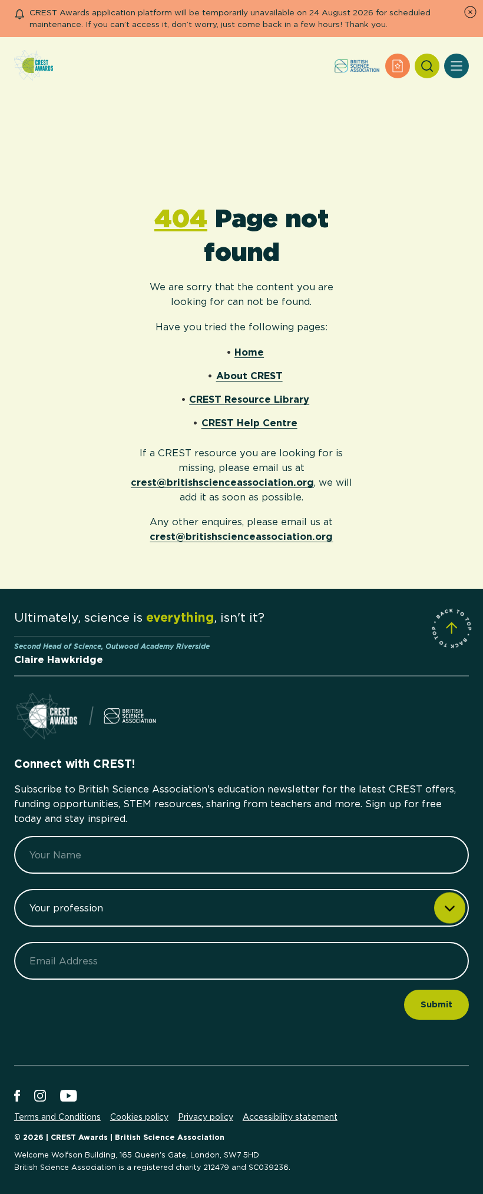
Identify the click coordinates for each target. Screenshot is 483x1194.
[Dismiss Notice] (470, 12)
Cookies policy (139, 1117)
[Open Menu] (456, 66)
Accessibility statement (290, 1117)
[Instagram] (40, 1096)
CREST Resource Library (249, 399)
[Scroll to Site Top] (451, 628)
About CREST (249, 376)
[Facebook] (17, 1096)
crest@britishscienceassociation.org (222, 482)
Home (249, 352)
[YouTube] (68, 1096)
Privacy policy (205, 1117)
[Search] (427, 66)
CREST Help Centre (249, 423)
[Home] (33, 66)
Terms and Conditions (57, 1117)
